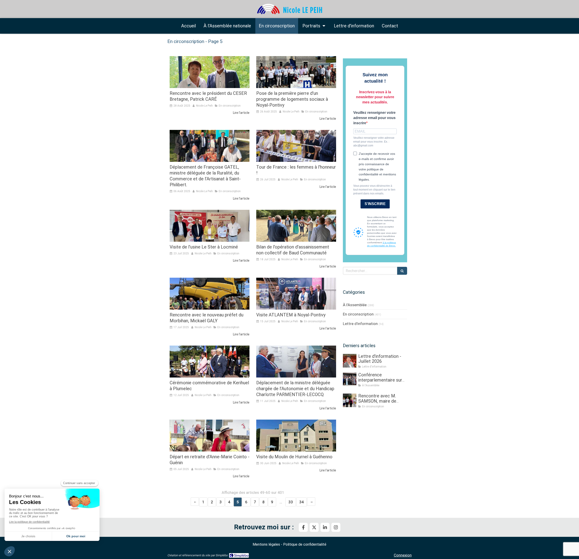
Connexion (403, 555)
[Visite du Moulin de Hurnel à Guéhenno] (296, 436)
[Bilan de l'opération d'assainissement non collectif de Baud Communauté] (296, 226)
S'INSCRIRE (375, 204)
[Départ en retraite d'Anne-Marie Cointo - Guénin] (209, 436)
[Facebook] (303, 527)
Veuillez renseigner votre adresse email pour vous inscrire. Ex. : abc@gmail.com (373, 141)
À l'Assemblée (355, 305)
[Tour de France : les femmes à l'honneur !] (296, 146)
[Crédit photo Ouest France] (209, 361)
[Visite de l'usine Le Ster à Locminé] (209, 226)
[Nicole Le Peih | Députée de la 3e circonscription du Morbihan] (289, 9)
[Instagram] (335, 527)
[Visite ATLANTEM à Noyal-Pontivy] (296, 294)
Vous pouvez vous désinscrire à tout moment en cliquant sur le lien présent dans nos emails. (374, 189)
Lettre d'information (360, 323)
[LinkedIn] (325, 527)
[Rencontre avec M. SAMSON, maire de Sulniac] (349, 400)
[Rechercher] (402, 271)
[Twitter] (314, 527)
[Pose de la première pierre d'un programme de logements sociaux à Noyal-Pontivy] (296, 72)
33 (290, 502)
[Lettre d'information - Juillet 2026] (349, 361)
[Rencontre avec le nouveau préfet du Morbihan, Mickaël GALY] (209, 294)
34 (301, 502)
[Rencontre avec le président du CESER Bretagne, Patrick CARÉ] (209, 72)
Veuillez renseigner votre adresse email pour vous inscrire (374, 118)
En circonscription (358, 314)
